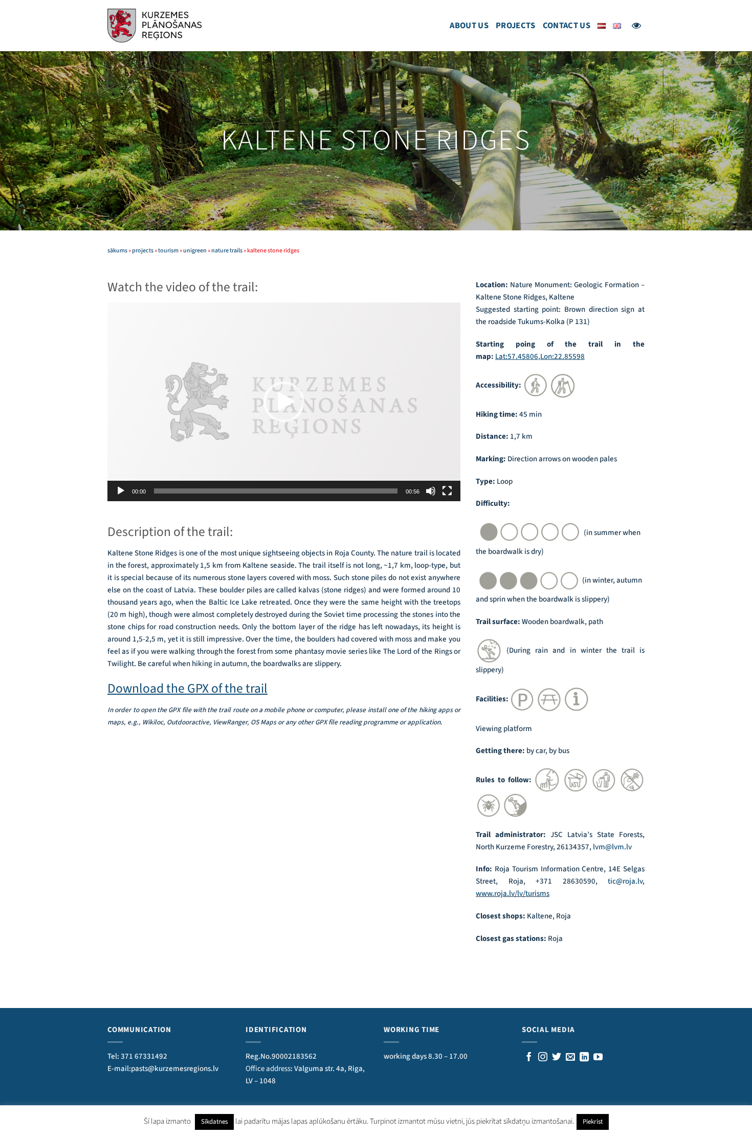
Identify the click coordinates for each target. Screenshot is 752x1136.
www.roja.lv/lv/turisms (512, 893)
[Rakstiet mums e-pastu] (570, 1058)
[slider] (275, 491)
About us (469, 25)
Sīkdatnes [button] (214, 1121)
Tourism (168, 250)
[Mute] (431, 491)
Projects (516, 25)
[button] (283, 401)
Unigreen (195, 250)
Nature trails (226, 250)
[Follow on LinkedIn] (584, 1058)
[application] (283, 402)
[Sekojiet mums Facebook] (529, 1058)
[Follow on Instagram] (542, 1058)
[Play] (121, 491)
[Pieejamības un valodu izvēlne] (636, 25)
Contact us (566, 25)
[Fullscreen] (447, 491)
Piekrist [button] (593, 1121)
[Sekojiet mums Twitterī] (556, 1058)
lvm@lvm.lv (612, 847)
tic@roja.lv (625, 881)
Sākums (117, 250)
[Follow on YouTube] (598, 1058)
